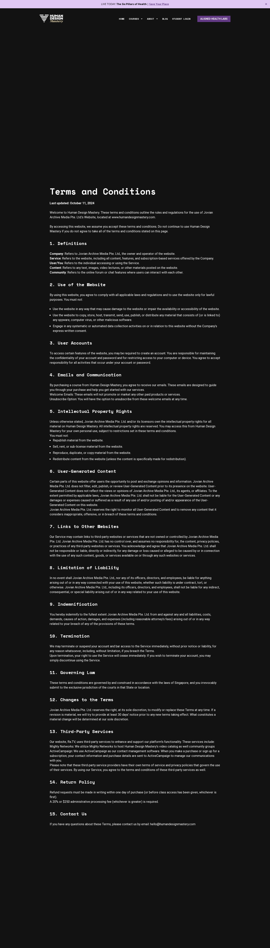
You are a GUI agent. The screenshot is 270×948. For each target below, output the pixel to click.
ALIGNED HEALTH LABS (214, 18)
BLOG (165, 18)
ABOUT (150, 18)
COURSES (134, 18)
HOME (122, 18)
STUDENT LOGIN (181, 18)
